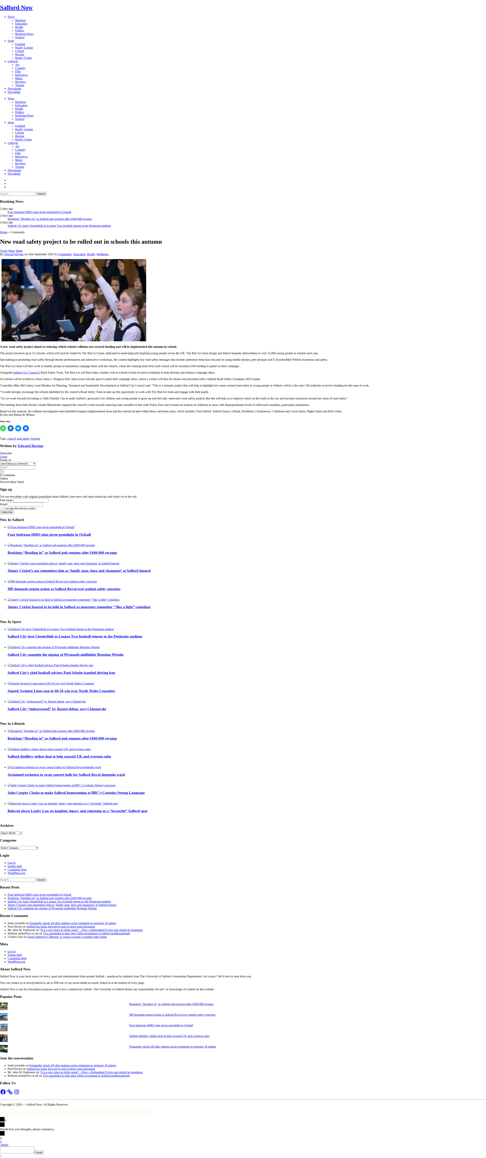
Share (11, 250)
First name (6, 500)
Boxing (19, 54)
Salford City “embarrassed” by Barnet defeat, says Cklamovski (57, 709)
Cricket (19, 51)
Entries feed (15, 866)
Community (65, 254)
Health (19, 27)
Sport (11, 40)
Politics (19, 30)
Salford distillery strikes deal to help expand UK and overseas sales (59, 756)
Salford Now (16, 7)
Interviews (21, 75)
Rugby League (24, 47)
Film (18, 71)
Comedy (20, 68)
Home (3, 232)
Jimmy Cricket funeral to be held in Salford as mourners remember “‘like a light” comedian (79, 607)
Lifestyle (13, 61)
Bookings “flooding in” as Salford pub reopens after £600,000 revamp (50, 219)
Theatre (19, 85)
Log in (12, 862)
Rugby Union (23, 57)
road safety (23, 438)
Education (21, 23)
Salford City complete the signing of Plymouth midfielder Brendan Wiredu (66, 655)
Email (3, 504)
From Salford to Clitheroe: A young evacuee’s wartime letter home (67, 936)
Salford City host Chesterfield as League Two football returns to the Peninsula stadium (59, 225)
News (11, 16)
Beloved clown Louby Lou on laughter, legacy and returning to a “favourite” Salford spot (77, 811)
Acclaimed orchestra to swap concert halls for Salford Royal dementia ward (66, 775)
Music (19, 78)
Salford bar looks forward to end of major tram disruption (61, 926)
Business (20, 20)
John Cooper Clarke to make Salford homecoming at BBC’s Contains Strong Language (76, 793)
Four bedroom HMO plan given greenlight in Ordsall (39, 212)
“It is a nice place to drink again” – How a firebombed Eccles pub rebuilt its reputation (91, 930)
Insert (39, 1152)
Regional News (24, 34)
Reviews (20, 81)
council (11, 438)
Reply (5, 1144)
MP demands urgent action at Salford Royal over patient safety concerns (64, 589)
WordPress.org (16, 873)
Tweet (3, 250)
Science (19, 37)
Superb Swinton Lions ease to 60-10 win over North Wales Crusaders (61, 691)
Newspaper (14, 88)
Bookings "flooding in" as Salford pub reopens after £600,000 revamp (171, 1004)
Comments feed (17, 869)
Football (20, 44)
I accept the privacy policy (20, 508)
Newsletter (14, 92)
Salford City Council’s (26, 372)
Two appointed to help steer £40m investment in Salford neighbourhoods (86, 933)
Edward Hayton (14, 254)
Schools (35, 438)
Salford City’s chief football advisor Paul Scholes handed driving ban (61, 673)
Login (3, 456)
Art (17, 64)
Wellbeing (102, 254)
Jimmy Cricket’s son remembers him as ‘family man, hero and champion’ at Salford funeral (79, 571)
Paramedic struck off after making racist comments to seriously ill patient (72, 923)
